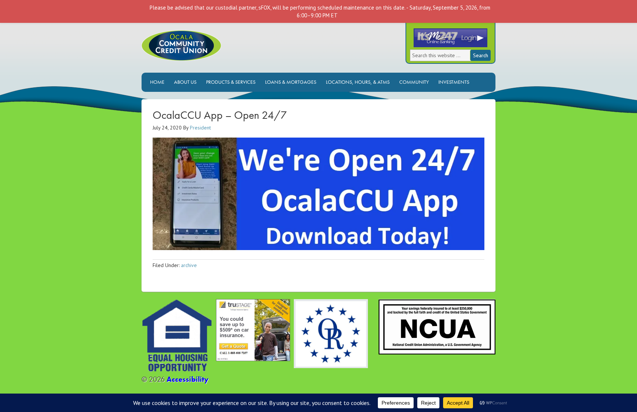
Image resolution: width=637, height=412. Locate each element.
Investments (452, 82)
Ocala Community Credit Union (206, 51)
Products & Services (228, 82)
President (200, 127)
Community (414, 82)
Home (157, 82)
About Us (183, 82)
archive (189, 265)
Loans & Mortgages (288, 82)
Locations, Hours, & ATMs (356, 82)
